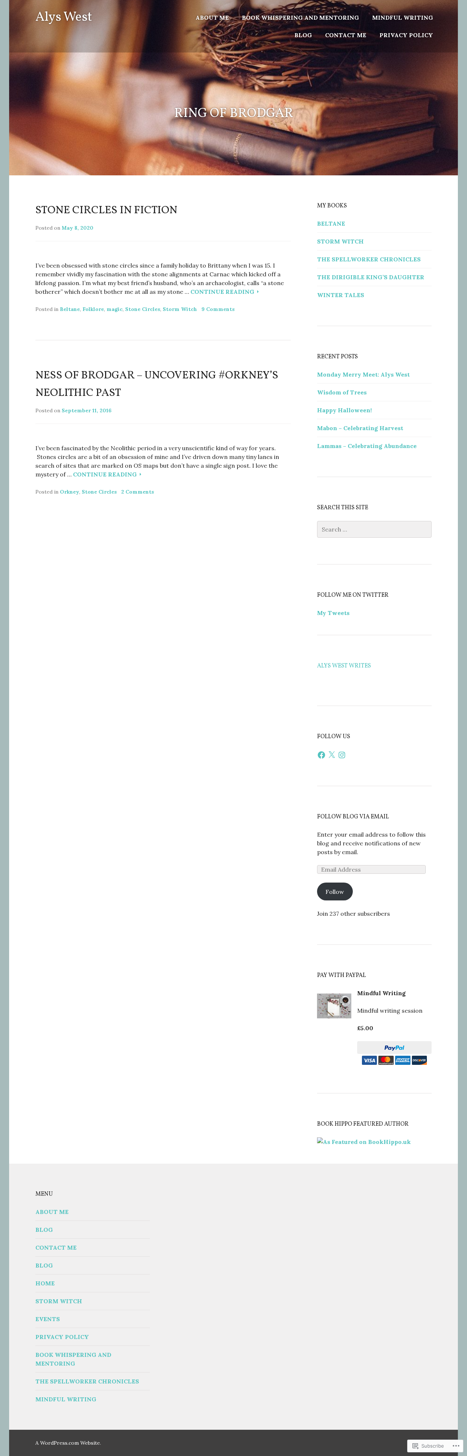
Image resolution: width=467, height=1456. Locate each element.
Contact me (345, 35)
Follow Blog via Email (353, 817)
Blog (303, 35)
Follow (334, 891)
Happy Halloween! (344, 410)
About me (212, 17)
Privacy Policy (406, 35)
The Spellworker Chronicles (369, 259)
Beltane (70, 309)
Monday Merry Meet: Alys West (363, 374)
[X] (331, 755)
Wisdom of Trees (342, 392)
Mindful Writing (402, 17)
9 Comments (218, 309)
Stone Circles (142, 309)
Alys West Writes (344, 666)
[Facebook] (321, 755)
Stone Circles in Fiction (106, 210)
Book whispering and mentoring (300, 17)
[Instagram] (341, 755)
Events (47, 1319)
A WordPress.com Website (67, 1443)
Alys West (63, 17)
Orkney (69, 491)
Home (45, 1283)
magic (115, 309)
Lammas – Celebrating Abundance (367, 445)
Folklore (93, 309)
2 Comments (137, 491)
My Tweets (333, 612)
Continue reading (223, 292)
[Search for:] (374, 529)
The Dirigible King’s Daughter (370, 277)
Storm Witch (180, 309)
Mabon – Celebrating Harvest (360, 428)
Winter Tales (340, 295)
